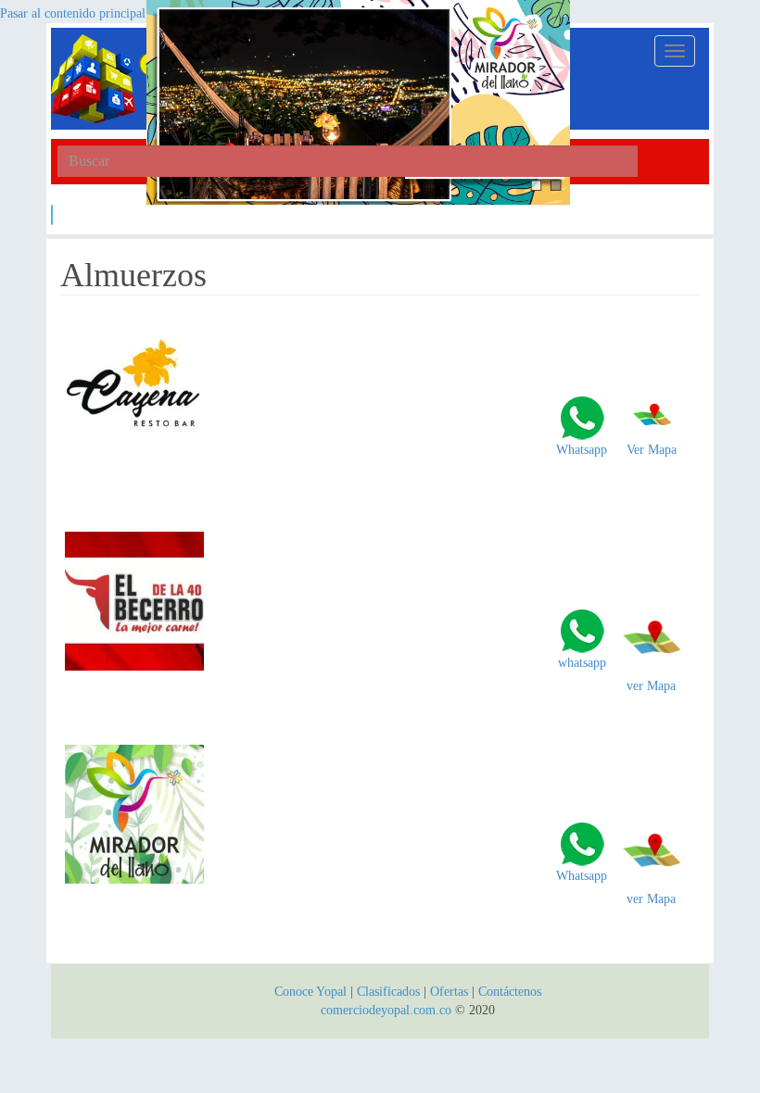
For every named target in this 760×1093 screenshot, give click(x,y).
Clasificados (390, 992)
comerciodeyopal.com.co (386, 1010)
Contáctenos (509, 992)
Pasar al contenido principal (73, 13)
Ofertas (449, 992)
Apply (52, 214)
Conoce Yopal (310, 992)
